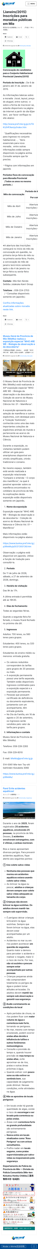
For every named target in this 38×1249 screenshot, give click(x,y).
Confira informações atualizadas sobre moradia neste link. (16, 306)
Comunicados (23, 356)
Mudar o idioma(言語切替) (14, 1246)
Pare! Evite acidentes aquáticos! (14, 790)
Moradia (28, 45)
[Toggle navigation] (34, 1246)
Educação (29, 356)
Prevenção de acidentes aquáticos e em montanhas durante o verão (17, 1243)
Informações (23, 45)
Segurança (29, 798)
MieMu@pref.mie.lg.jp (22, 758)
